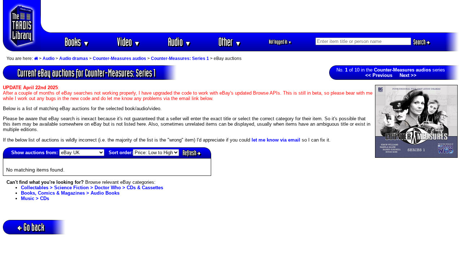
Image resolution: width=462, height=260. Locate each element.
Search (420, 42)
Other (229, 41)
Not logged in (280, 42)
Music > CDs (35, 198)
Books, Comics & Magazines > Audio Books (70, 193)
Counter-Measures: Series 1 (180, 58)
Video (128, 41)
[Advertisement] (250, 16)
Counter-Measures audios (119, 58)
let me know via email (276, 140)
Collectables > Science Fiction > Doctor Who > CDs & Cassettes (92, 187)
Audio (179, 41)
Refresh (190, 153)
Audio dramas (73, 58)
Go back (33, 227)
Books (77, 41)
